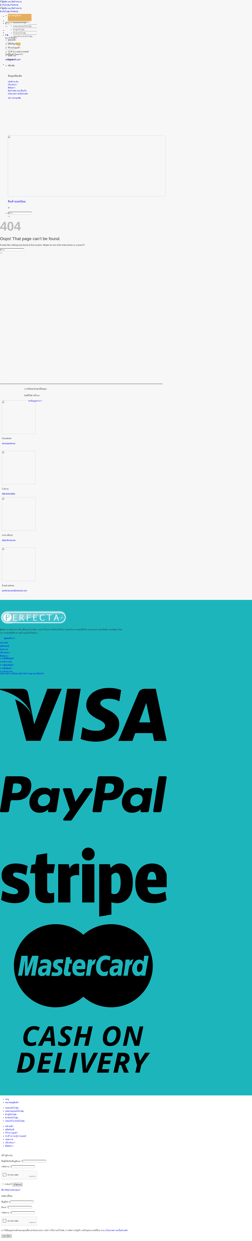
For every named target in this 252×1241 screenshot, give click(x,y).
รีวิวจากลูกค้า (11, 1133)
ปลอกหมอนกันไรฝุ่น (22, 26)
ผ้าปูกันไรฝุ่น (18, 29)
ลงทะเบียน (6, 1236)
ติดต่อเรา (12, 59)
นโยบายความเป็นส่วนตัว (116, 1230)
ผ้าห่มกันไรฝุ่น (19, 33)
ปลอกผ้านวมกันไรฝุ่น (22, 36)
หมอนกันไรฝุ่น (19, 23)
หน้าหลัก (9, 1126)
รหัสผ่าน (5, 1166)
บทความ (12, 55)
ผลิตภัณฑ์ (9, 1129)
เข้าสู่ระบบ (17, 1184)
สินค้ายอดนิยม (17, 201)
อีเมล (4, 1207)
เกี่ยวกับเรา (10, 1143)
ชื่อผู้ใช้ (5, 1202)
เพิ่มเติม (11, 65)
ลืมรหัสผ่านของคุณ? (10, 1190)
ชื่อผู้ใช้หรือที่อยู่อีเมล (11, 1161)
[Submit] (6, 26)
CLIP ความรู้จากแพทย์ (18, 52)
